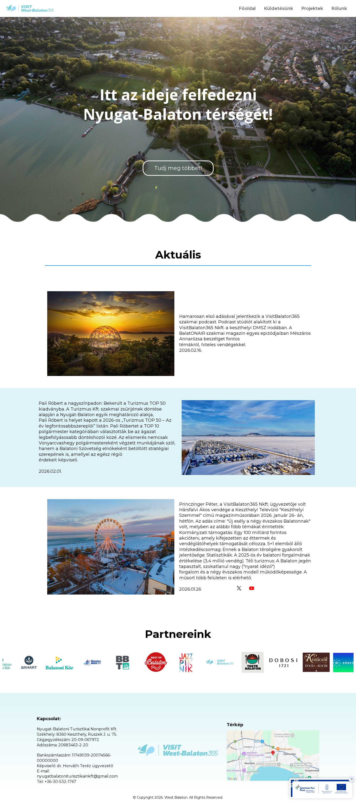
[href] (273, 755)
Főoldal (247, 8)
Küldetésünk (278, 8)
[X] (239, 588)
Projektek (312, 8)
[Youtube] (251, 588)
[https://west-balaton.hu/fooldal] (30, 8)
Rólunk (339, 8)
